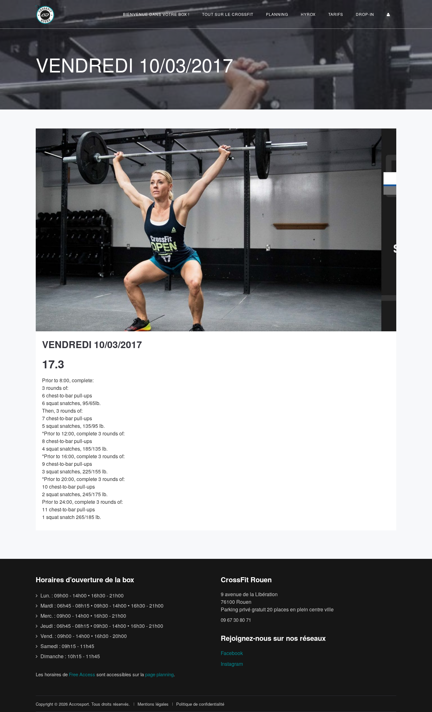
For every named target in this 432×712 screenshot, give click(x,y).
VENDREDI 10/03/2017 (92, 344)
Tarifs (335, 14)
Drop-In (365, 14)
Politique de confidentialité (200, 704)
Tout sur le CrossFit (227, 14)
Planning (277, 14)
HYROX (308, 14)
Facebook (232, 653)
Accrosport (79, 704)
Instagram (232, 663)
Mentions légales (153, 704)
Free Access (82, 674)
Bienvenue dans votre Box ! (156, 14)
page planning (159, 674)
